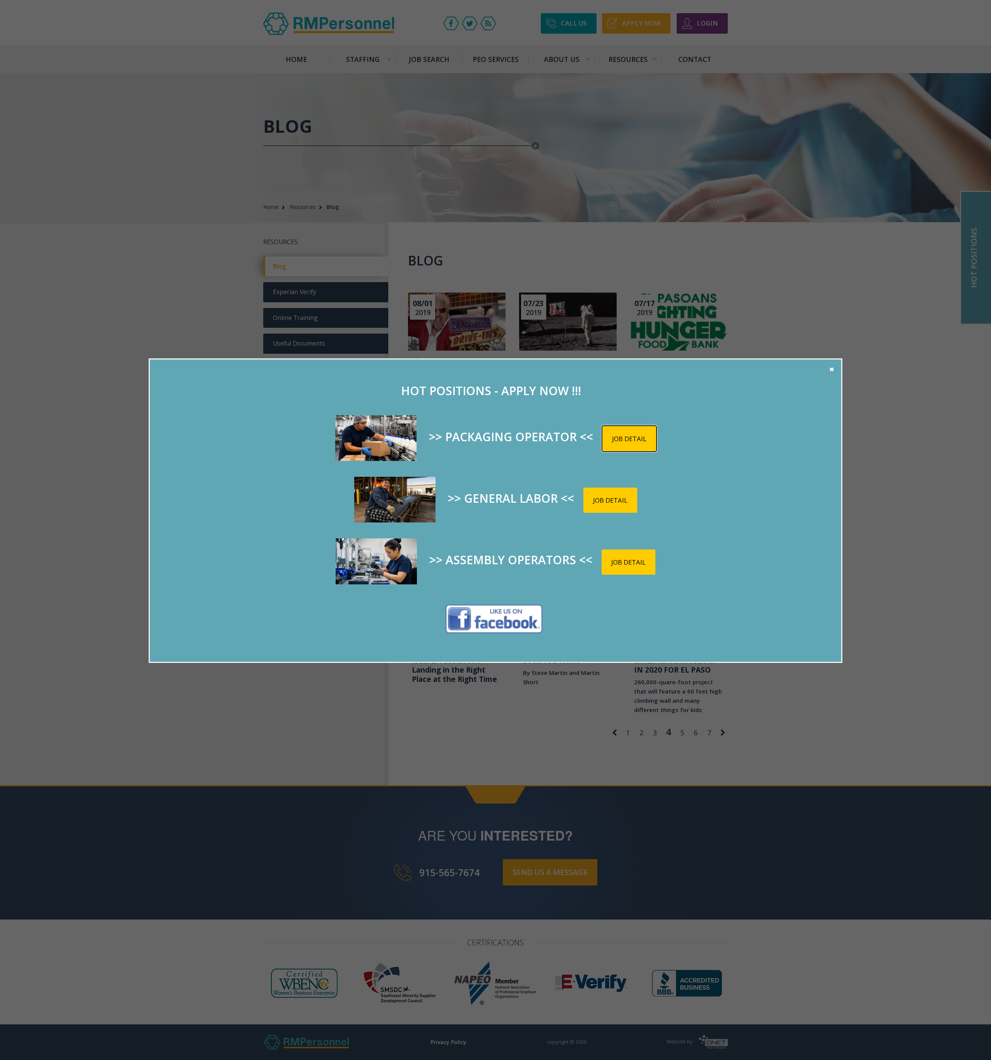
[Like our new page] (494, 618)
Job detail (629, 438)
